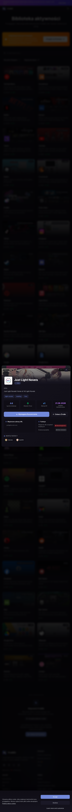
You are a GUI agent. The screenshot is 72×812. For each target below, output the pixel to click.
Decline (55, 803)
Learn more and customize (55, 808)
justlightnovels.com (12, 425)
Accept (55, 797)
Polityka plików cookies (9, 803)
